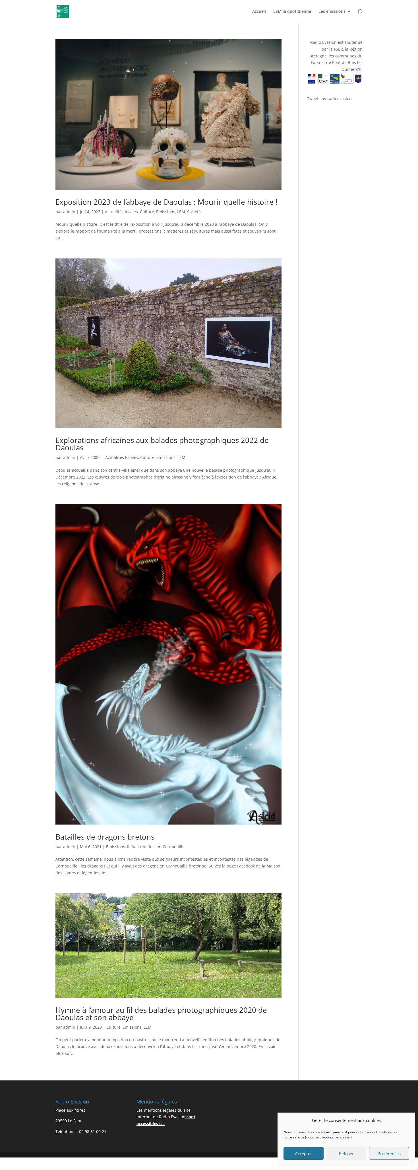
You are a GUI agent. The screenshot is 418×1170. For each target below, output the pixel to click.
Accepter (303, 1153)
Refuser (346, 1153)
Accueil (259, 11)
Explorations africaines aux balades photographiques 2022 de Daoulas (162, 444)
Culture (147, 211)
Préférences (389, 1153)
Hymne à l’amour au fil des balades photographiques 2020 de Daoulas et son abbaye (161, 1013)
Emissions (165, 211)
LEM (181, 211)
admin (69, 211)
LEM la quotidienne (292, 11)
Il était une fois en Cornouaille (156, 846)
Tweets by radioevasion (329, 98)
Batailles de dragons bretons (104, 837)
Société (194, 211)
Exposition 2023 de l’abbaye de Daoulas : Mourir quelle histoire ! (166, 202)
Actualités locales (121, 211)
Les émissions (331, 11)
